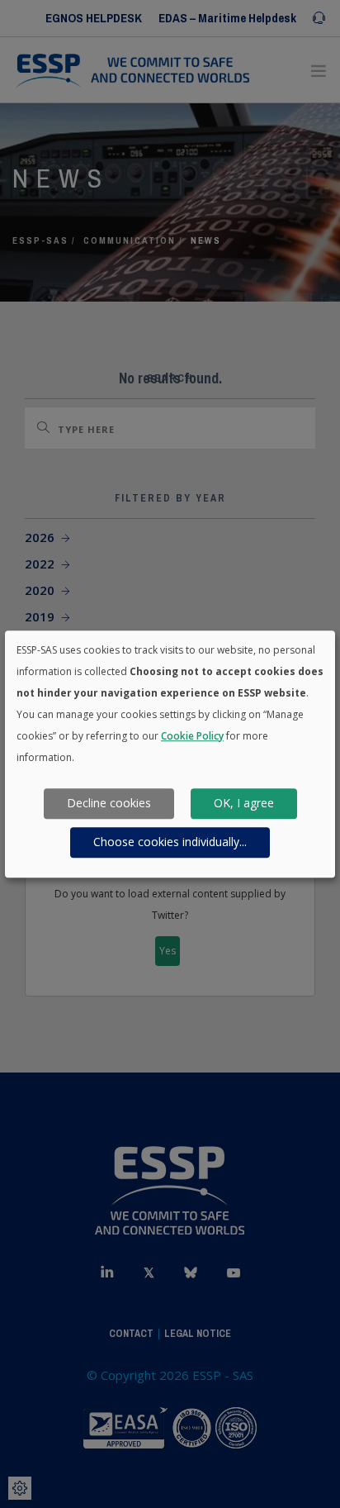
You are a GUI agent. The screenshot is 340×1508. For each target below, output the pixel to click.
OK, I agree (244, 803)
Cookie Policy (192, 736)
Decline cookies (109, 803)
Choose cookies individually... (170, 842)
